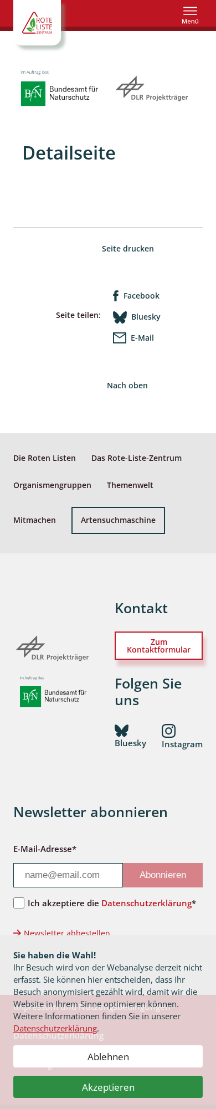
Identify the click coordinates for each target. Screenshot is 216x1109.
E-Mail (142, 337)
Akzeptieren (108, 1087)
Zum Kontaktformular (159, 645)
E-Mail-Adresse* (44, 848)
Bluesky (146, 316)
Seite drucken (128, 248)
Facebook (142, 295)
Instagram (182, 743)
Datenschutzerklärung (55, 1028)
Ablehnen (108, 1056)
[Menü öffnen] (190, 15)
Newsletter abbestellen (67, 933)
